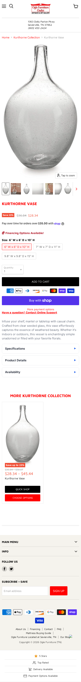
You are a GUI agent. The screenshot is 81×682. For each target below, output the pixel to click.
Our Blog (65, 636)
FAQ (59, 629)
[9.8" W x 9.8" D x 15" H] (19, 260)
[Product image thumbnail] (15, 189)
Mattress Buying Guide (38, 633)
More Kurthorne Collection (40, 395)
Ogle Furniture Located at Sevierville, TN (33, 636)
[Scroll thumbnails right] (76, 189)
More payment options (40, 309)
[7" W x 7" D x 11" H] (48, 251)
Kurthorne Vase (15, 478)
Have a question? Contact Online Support (29, 312)
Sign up (58, 591)
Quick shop (23, 489)
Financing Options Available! (24, 233)
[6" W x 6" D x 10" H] (17, 251)
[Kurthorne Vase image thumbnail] (5, 189)
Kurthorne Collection (27, 37)
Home (5, 37)
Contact (48, 629)
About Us (21, 629)
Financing (35, 629)
